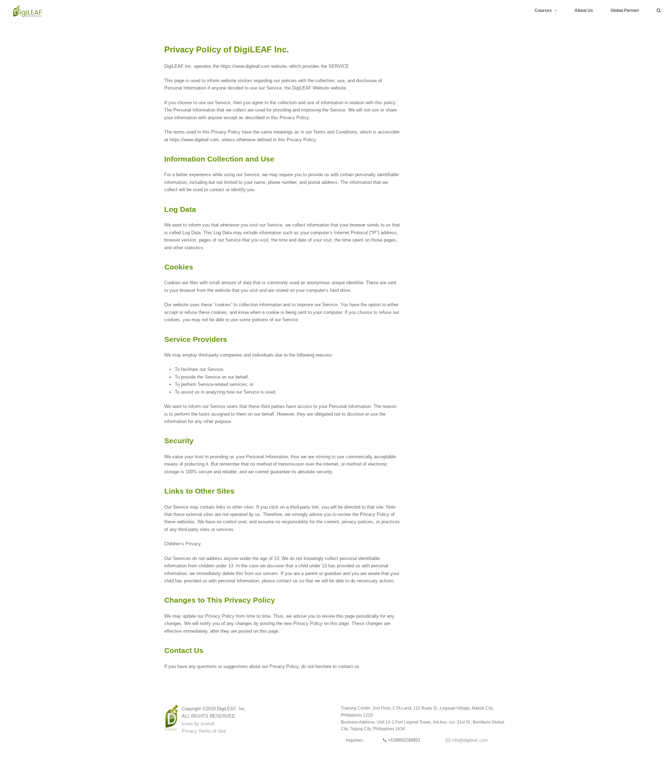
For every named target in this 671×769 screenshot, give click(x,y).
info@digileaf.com (469, 740)
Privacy (189, 731)
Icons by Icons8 (198, 723)
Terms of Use (212, 731)
